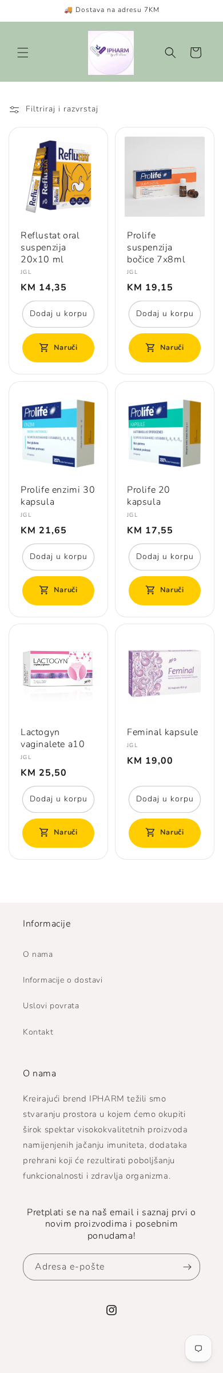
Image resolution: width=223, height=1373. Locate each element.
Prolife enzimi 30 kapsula (58, 496)
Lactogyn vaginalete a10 (53, 739)
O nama (38, 954)
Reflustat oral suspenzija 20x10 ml (50, 247)
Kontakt (38, 1032)
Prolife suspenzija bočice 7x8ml (156, 247)
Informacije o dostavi (63, 980)
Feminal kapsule (162, 733)
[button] (22, 52)
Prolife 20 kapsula (148, 496)
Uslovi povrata (51, 1005)
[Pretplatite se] (187, 1267)
